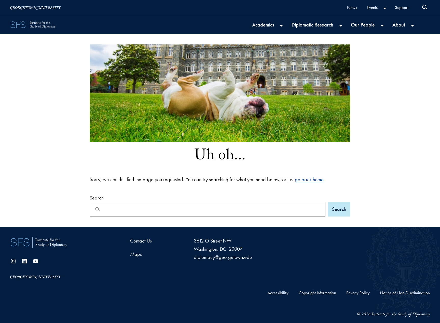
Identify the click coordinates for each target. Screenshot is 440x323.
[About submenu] (412, 25)
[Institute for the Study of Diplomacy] (33, 24)
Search (97, 197)
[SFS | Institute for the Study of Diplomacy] (39, 242)
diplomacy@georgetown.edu (223, 257)
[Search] (425, 7)
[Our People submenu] (382, 25)
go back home (309, 179)
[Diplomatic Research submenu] (341, 25)
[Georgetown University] (35, 7)
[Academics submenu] (281, 25)
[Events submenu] (385, 8)
